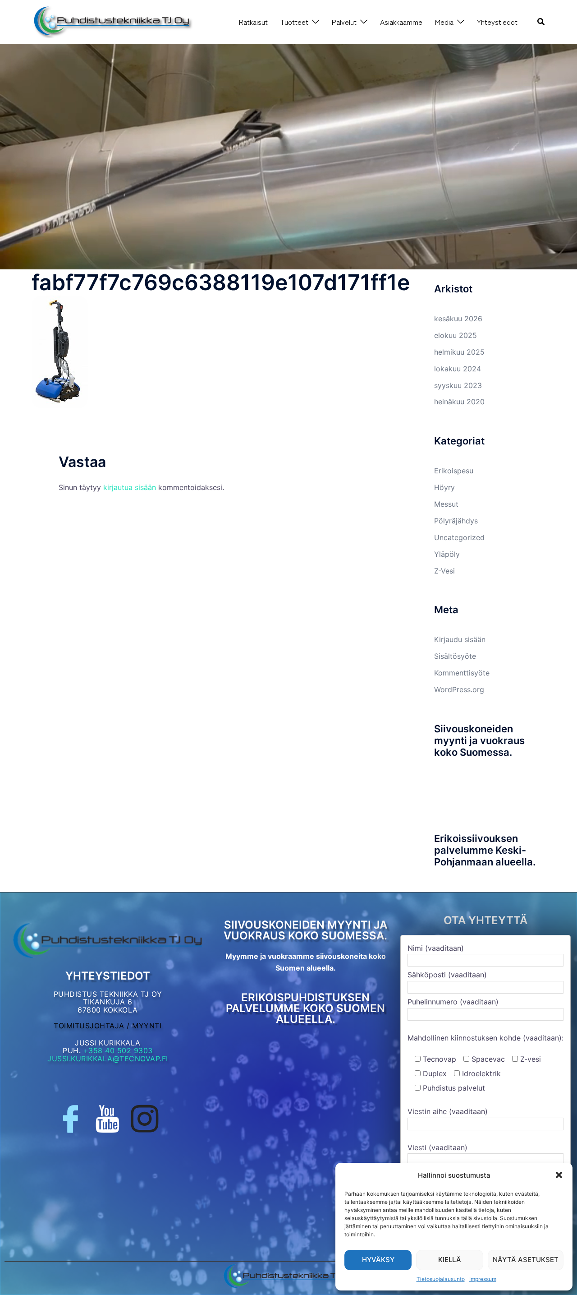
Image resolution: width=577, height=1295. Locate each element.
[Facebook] (70, 1118)
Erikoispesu (453, 470)
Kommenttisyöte (462, 672)
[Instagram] (144, 1118)
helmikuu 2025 (459, 351)
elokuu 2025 (455, 335)
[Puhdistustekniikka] (112, 21)
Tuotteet (294, 21)
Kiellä (449, 1259)
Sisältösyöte (455, 656)
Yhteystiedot (497, 21)
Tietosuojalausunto (441, 1279)
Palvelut (344, 21)
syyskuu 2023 (458, 385)
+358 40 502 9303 (118, 1050)
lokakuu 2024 (457, 368)
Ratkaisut (253, 21)
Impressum (482, 1279)
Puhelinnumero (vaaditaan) (453, 1001)
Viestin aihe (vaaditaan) (448, 1111)
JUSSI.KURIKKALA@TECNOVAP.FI (107, 1058)
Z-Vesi (444, 570)
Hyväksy (378, 1259)
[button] (558, 1174)
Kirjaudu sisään (459, 639)
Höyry (444, 487)
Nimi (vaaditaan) (436, 948)
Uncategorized (459, 537)
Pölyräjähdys (456, 520)
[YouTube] (107, 1118)
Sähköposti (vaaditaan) (447, 974)
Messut (446, 504)
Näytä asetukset (526, 1259)
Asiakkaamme (401, 21)
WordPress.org (459, 689)
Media (444, 21)
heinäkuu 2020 (459, 401)
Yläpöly (447, 554)
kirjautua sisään (129, 487)
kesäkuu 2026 (458, 318)
